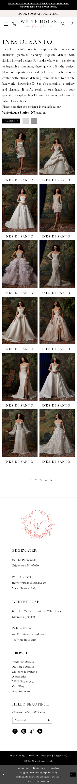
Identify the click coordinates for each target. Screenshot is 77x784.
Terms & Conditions (40, 755)
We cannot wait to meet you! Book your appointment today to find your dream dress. (38, 5)
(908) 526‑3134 (21, 628)
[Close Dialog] (3, 774)
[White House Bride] (38, 24)
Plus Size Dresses (23, 666)
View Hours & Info (24, 588)
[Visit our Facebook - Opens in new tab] (15, 731)
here (48, 780)
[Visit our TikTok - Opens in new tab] (32, 731)
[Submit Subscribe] (47, 720)
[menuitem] (6, 24)
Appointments (21, 691)
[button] (6, 24)
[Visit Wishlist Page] (71, 24)
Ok (73, 774)
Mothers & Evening (24, 671)
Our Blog (18, 686)
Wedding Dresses (23, 661)
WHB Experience (23, 681)
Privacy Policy (17, 755)
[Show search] (63, 24)
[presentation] (19, 151)
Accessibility (60, 755)
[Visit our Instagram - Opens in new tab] (23, 731)
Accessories (19, 676)
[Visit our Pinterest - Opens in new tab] (40, 731)
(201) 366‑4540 (21, 577)
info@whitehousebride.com (29, 582)
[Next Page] (51, 480)
